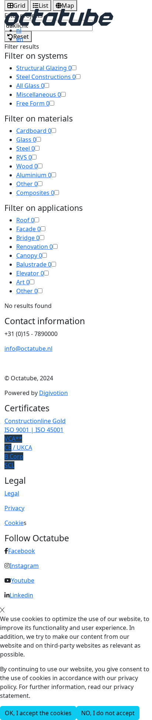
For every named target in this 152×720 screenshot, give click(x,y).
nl (18, 30)
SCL (9, 465)
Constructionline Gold (35, 421)
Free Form (32, 103)
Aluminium (33, 175)
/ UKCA (18, 447)
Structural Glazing (44, 68)
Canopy (29, 255)
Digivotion (53, 393)
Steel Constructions (46, 77)
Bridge (27, 238)
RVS (24, 157)
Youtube (22, 580)
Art (23, 282)
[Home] (58, 17)
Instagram (24, 566)
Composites (35, 193)
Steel (25, 148)
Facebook (21, 551)
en (19, 39)
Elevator (30, 273)
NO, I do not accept (108, 713)
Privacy (14, 508)
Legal (11, 493)
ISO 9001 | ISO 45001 (33, 430)
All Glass (30, 86)
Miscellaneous (38, 94)
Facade (28, 229)
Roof (25, 220)
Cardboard (33, 131)
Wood (27, 166)
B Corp (13, 456)
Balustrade (33, 264)
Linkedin (21, 595)
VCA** (13, 439)
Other (27, 184)
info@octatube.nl (28, 348)
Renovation (34, 247)
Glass (26, 140)
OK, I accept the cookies (38, 713)
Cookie (14, 523)
